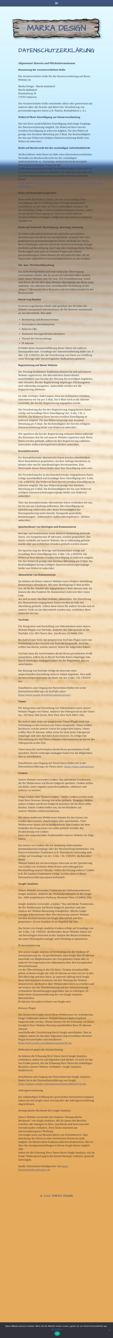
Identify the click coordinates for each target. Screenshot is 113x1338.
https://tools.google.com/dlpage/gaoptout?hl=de (45, 1043)
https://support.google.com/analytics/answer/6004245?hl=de (52, 1084)
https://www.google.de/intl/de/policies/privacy (44, 695)
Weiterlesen (56, 1329)
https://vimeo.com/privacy (79, 766)
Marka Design (56, 28)
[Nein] (109, 1330)
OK (57, 1333)
